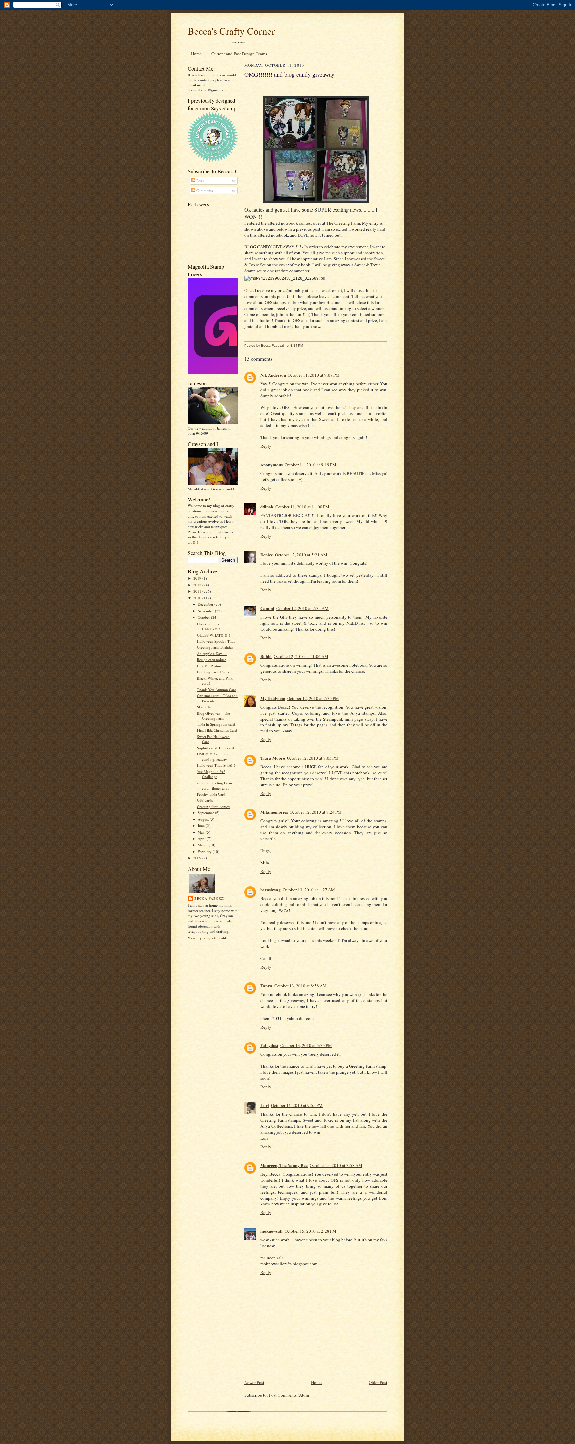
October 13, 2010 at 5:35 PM (306, 1045)
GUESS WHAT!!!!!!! (213, 635)
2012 (197, 584)
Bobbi (266, 656)
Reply (265, 446)
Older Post (378, 1382)
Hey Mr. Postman (210, 665)
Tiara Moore (272, 758)
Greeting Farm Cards (213, 671)
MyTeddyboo (272, 698)
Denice (266, 554)
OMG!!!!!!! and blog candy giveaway (213, 756)
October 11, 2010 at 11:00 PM (302, 507)
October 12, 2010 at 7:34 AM (302, 608)
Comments (204, 190)
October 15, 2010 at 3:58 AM (336, 1165)
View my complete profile (208, 937)
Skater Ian (205, 706)
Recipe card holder (211, 659)
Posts (199, 180)
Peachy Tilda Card (211, 794)
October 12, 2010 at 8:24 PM (316, 812)
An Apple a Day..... (212, 653)
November (206, 610)
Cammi (267, 608)
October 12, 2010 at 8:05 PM (313, 758)
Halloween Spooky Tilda (216, 641)
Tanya (266, 985)
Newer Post (254, 1382)
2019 (197, 578)
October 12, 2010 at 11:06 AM (301, 656)
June (202, 825)
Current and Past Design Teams (239, 54)
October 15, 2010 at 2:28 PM (310, 1231)
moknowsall (271, 1231)
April (202, 838)
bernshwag (270, 889)
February (205, 851)
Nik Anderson (273, 375)
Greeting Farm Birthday (215, 647)
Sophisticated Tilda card (215, 747)
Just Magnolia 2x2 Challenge (211, 774)
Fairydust (269, 1045)
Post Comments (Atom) (289, 1395)
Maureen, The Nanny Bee (284, 1165)
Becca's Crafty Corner (231, 30)
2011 (197, 591)
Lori (264, 1105)
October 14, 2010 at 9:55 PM (297, 1105)
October (204, 617)
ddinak (266, 506)
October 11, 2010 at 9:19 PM (310, 465)
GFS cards (205, 800)
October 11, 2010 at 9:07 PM (314, 375)
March (203, 844)
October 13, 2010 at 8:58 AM (300, 986)
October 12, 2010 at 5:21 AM (301, 555)
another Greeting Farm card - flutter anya (214, 785)
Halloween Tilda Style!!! (216, 765)
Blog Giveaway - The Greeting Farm (213, 716)
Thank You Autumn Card (216, 689)
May (202, 832)
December (206, 604)
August (204, 819)
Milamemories (274, 812)
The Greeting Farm (343, 223)
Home (196, 54)
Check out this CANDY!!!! (208, 626)
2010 (197, 597)
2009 (197, 857)
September (206, 812)
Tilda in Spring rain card (216, 724)
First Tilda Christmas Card (217, 730)
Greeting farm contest (213, 806)
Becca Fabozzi (209, 898)
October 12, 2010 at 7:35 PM (313, 698)
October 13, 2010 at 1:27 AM (309, 890)
